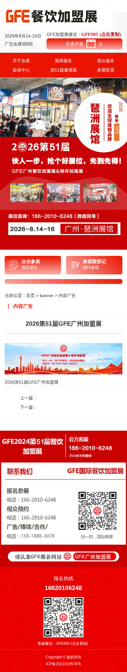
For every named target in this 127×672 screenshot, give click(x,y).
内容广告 (67, 295)
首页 (30, 295)
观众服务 (105, 60)
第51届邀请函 (63, 69)
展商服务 (63, 60)
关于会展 (21, 60)
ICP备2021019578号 (63, 664)
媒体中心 (21, 69)
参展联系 (105, 69)
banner (47, 295)
